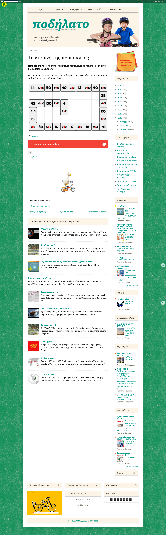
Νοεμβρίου (125, 125)
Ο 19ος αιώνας (47, 358)
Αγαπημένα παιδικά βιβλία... (125, 418)
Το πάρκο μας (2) (48, 325)
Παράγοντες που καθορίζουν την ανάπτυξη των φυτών (66, 262)
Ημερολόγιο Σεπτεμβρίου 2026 (130, 237)
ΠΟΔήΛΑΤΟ (122, 206)
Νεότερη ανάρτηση (37, 212)
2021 (120, 106)
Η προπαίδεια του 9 (125, 260)
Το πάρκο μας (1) (48, 245)
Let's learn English (125, 299)
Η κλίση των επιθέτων (127, 157)
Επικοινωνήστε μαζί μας (39, 278)
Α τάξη (120, 257)
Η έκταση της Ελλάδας (127, 171)
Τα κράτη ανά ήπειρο (126, 185)
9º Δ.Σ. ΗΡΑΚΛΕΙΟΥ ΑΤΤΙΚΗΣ (125, 325)
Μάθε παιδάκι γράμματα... (123, 267)
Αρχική (40, 9)
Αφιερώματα (93, 9)
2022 (120, 102)
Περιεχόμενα (75, 9)
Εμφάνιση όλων (132, 285)
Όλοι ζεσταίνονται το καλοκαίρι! (56, 308)
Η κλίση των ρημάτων (127, 161)
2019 (120, 114)
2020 (120, 110)
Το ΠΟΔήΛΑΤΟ (55, 9)
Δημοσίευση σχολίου (40, 206)
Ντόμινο (34, 136)
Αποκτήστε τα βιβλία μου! (129, 443)
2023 (120, 98)
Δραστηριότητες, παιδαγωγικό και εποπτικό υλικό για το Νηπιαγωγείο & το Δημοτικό (126, 229)
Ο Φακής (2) (46, 341)
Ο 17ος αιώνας (47, 374)
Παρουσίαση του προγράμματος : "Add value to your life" (126, 275)
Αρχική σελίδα (66, 212)
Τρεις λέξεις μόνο (49, 292)
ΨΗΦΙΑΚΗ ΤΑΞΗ (124, 246)
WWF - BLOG (122, 369)
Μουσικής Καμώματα (126, 395)
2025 (120, 89)
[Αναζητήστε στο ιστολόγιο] (128, 9)
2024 (120, 93)
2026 (120, 85)
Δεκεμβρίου (125, 121)
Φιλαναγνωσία (123, 453)
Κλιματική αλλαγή (49, 229)
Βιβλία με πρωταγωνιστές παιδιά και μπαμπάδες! (126, 426)
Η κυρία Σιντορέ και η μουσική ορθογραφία (126, 438)
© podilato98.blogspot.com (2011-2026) (83, 521)
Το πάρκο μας (113, 9)
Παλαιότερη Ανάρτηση (97, 212)
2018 (120, 118)
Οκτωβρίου (125, 130)
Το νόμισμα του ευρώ (126, 181)
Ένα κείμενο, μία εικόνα (124, 354)
